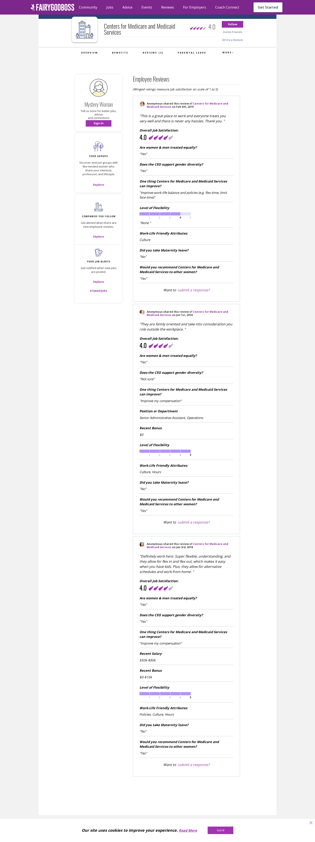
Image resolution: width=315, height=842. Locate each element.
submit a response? (194, 290)
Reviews (167, 7)
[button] (232, 24)
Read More (188, 830)
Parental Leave (192, 52)
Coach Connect (227, 7)
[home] (52, 7)
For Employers (194, 7)
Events (146, 7)
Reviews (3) (153, 52)
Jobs (109, 7)
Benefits (120, 52)
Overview (89, 52)
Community (88, 7)
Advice (127, 7)
